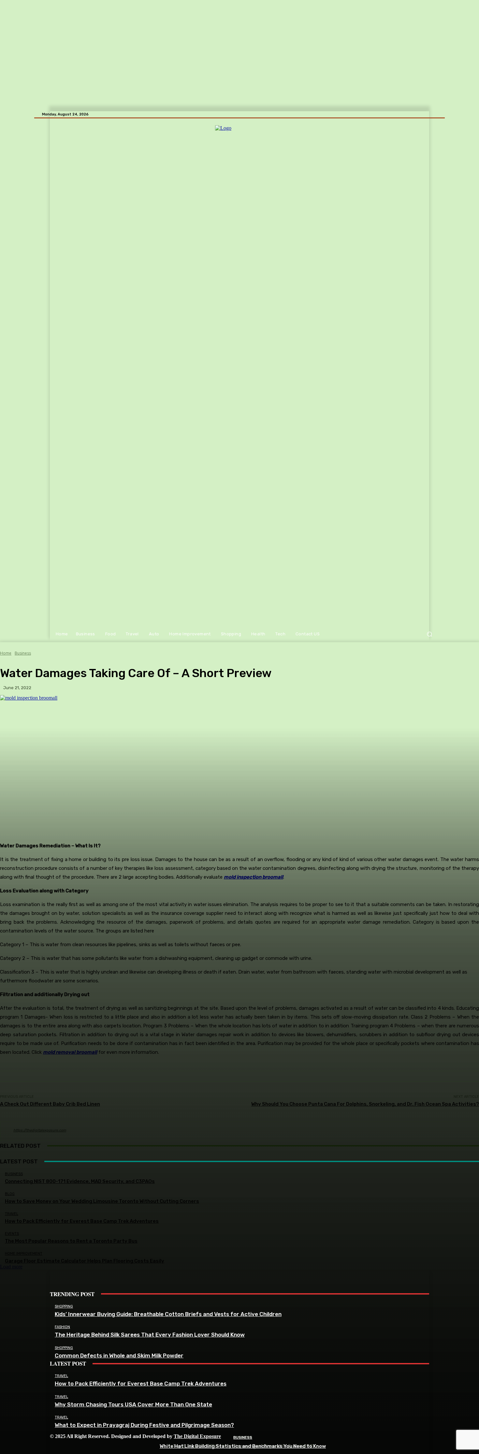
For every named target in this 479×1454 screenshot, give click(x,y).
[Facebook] (55, 1446)
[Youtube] (143, 1446)
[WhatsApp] (129, 1446)
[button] (429, 634)
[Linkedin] (85, 1446)
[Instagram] (70, 1446)
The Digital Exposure (197, 1436)
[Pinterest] (99, 1446)
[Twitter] (114, 1446)
